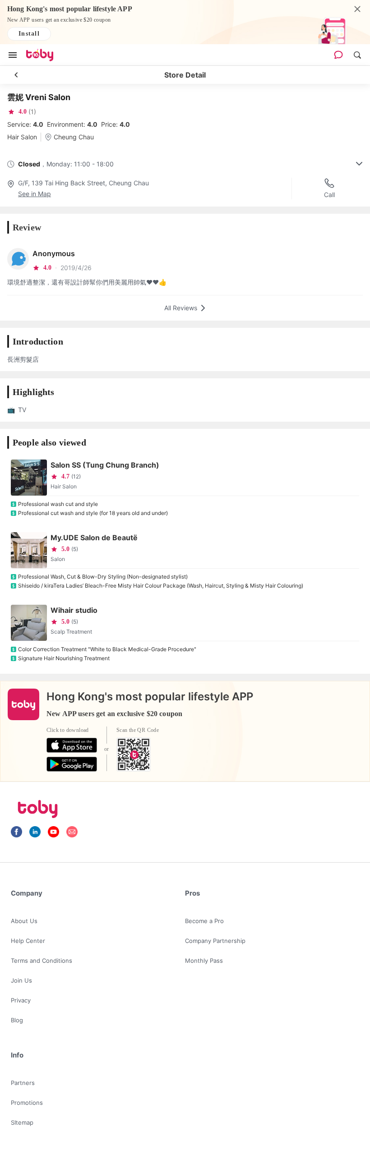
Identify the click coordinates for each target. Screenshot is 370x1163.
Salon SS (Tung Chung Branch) (105, 464)
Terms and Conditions (41, 960)
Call (329, 194)
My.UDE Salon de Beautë (94, 537)
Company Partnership (215, 940)
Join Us (21, 980)
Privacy (21, 1000)
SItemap (22, 1122)
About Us (24, 920)
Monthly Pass (204, 960)
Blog (17, 1020)
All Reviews (180, 308)
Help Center (28, 940)
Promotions (27, 1102)
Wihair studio (74, 610)
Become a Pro (204, 920)
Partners (23, 1082)
